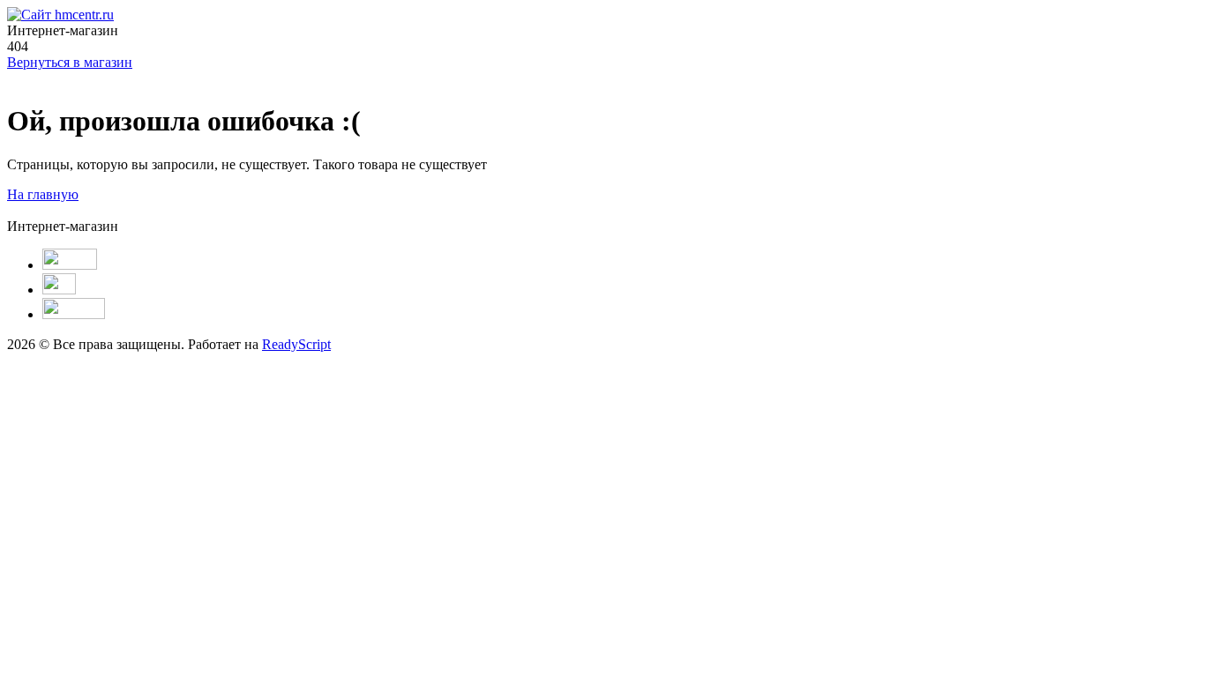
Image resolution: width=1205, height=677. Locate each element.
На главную (43, 194)
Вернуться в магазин (69, 62)
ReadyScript (296, 344)
